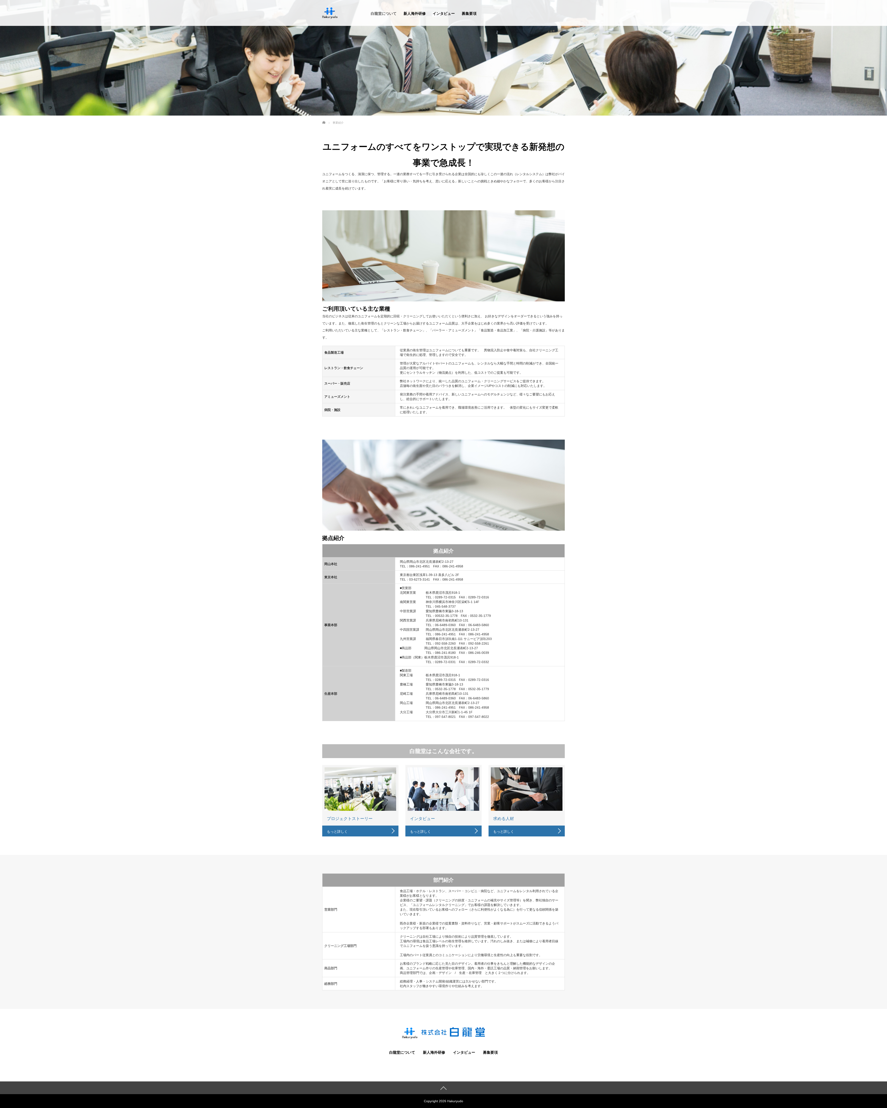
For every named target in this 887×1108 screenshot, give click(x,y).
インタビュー (444, 13)
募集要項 (469, 13)
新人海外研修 (415, 13)
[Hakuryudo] (330, 12)
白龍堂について (384, 13)
